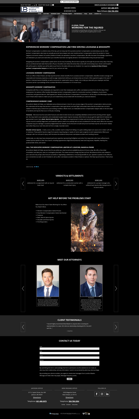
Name (41, 346)
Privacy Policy (75, 404)
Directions (37, 397)
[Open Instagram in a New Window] (102, 394)
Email (41, 351)
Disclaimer (68, 404)
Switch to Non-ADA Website (70, 1)
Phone (41, 355)
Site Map (63, 404)
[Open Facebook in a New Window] (96, 394)
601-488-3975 (113, 8)
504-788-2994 (113, 11)
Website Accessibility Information (105, 5)
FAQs (85, 13)
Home (39, 13)
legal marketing (69, 413)
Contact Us (97, 13)
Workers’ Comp (55, 13)
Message (42, 360)
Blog (90, 13)
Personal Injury (67, 13)
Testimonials (78, 13)
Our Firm (46, 13)
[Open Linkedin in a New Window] (107, 394)
